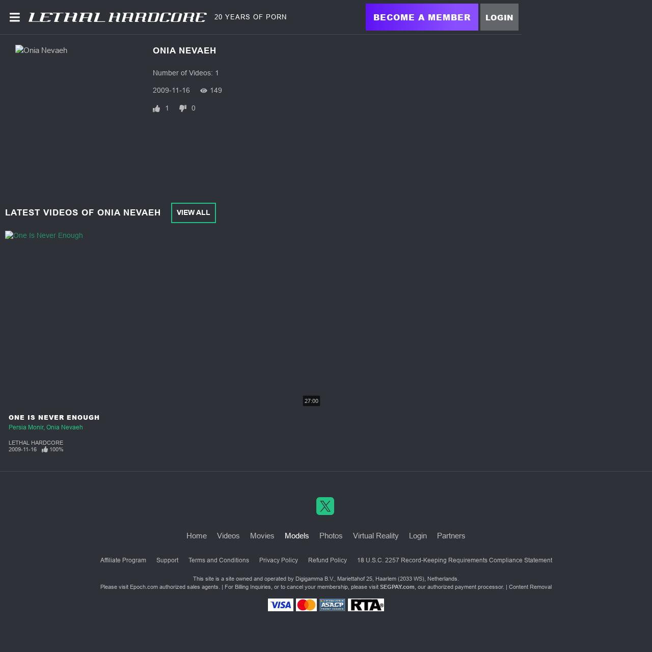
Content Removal (530, 587)
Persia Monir (26, 427)
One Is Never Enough (54, 417)
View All (193, 212)
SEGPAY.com (397, 587)
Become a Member (422, 17)
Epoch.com (144, 587)
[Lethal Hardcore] (118, 17)
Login (499, 17)
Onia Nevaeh (64, 427)
